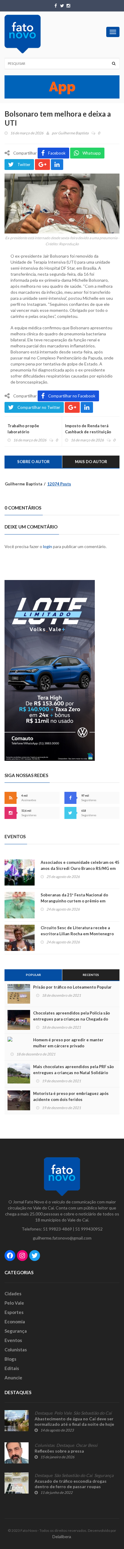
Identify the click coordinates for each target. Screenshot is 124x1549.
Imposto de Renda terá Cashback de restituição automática (88, 431)
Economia (15, 1321)
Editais (12, 1368)
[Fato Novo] (22, 34)
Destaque (43, 1413)
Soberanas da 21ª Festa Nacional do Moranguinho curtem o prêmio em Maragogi (74, 900)
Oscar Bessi (87, 1445)
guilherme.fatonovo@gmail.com (62, 1237)
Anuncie (13, 1377)
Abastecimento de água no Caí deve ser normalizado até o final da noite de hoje (74, 1421)
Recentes (91, 975)
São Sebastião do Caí (92, 1413)
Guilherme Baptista (73, 133)
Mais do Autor (91, 461)
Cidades (13, 1293)
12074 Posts (59, 483)
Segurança (16, 1331)
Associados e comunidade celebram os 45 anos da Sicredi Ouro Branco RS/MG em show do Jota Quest (80, 868)
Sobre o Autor (33, 461)
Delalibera (61, 1536)
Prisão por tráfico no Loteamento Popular (72, 987)
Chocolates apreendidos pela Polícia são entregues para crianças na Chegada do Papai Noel (71, 1019)
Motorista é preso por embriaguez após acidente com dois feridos (71, 1096)
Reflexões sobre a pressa (59, 1450)
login (47, 546)
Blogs (10, 1359)
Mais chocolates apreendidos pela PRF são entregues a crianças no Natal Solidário (73, 1069)
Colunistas (16, 1349)
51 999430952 (89, 1228)
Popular (33, 975)
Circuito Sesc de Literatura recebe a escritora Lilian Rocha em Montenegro (77, 930)
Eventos (13, 1340)
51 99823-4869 (57, 1228)
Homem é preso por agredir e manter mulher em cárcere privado (68, 1042)
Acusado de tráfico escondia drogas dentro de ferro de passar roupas (71, 1483)
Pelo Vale (14, 1303)
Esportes (14, 1312)
